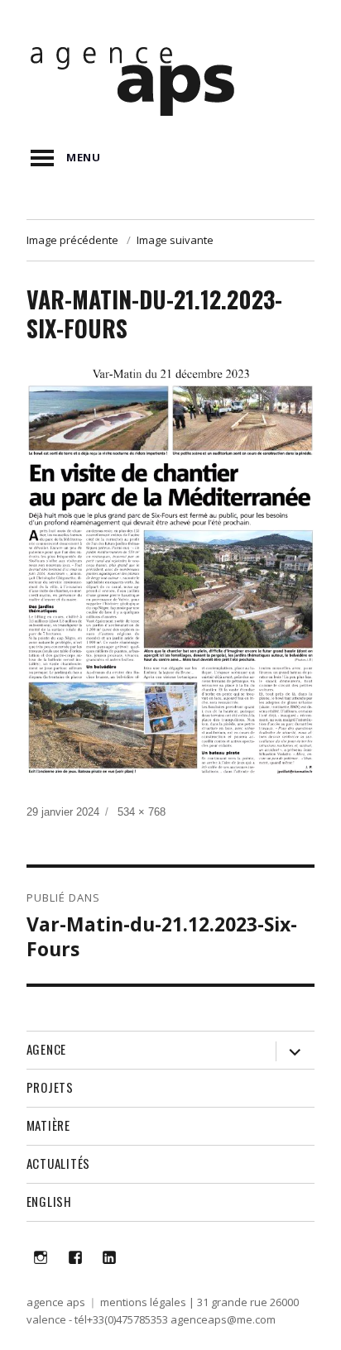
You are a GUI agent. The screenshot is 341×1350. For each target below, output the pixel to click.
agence (46, 1049)
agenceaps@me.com (223, 1319)
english (49, 1201)
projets (50, 1087)
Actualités (58, 1163)
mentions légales (143, 1302)
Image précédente (72, 239)
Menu (83, 157)
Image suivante (175, 239)
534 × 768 (142, 812)
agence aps (55, 1302)
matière (48, 1125)
